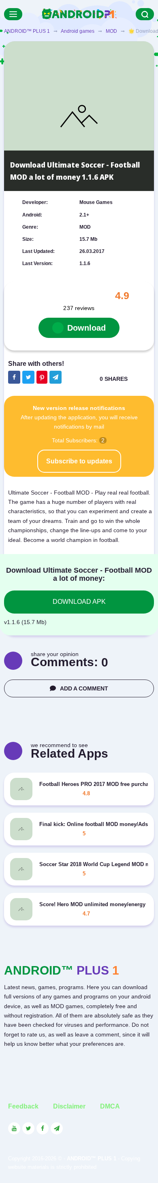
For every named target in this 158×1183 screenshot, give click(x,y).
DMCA (110, 1106)
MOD (111, 31)
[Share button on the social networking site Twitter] (28, 377)
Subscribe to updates (79, 461)
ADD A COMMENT (84, 688)
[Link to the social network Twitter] (28, 1128)
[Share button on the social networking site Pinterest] (41, 377)
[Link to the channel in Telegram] (57, 1128)
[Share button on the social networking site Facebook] (14, 377)
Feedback (23, 1106)
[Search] (145, 14)
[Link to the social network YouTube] (14, 1128)
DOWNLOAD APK (79, 601)
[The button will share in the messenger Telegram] (55, 377)
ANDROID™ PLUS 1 (27, 31)
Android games (77, 31)
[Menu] (13, 14)
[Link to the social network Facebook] (42, 1128)
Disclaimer (69, 1106)
